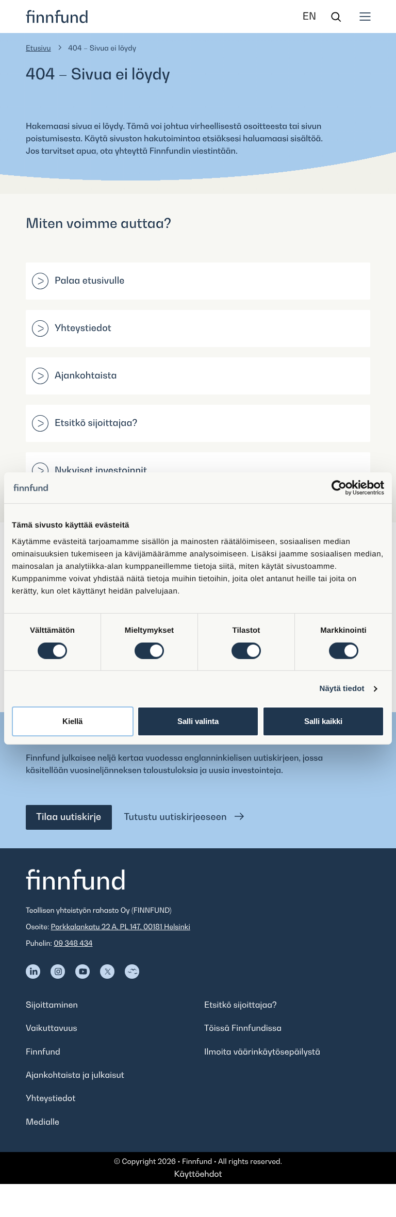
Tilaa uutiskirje (68, 817)
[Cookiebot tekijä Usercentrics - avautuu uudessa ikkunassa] (339, 488)
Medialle (42, 1121)
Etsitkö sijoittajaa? (96, 423)
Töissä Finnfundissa (243, 1028)
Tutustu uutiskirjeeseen (176, 817)
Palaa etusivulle (90, 280)
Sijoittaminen (52, 1004)
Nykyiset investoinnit (101, 470)
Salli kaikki (323, 721)
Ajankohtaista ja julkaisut (75, 1075)
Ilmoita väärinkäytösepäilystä (262, 1051)
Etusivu (38, 48)
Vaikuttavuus (51, 1028)
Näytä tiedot (342, 688)
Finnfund (43, 1051)
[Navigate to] (33, 971)
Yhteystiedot (83, 328)
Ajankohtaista (86, 375)
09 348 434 (73, 943)
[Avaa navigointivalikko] (365, 16)
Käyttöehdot (198, 1174)
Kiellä (72, 721)
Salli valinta (198, 721)
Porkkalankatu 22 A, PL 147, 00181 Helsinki (120, 927)
